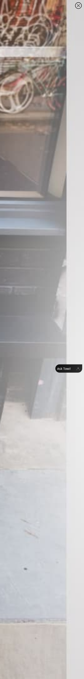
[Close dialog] (78, 5)
